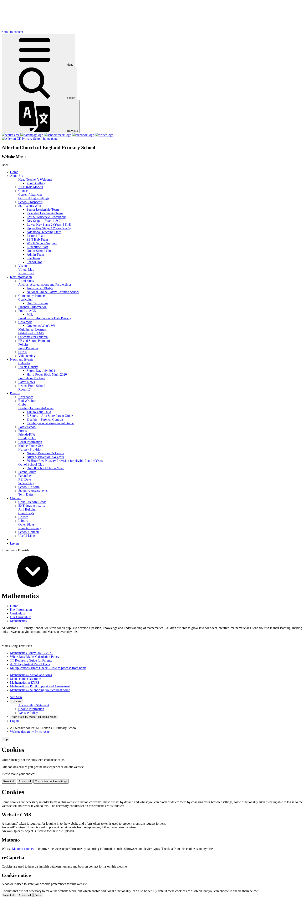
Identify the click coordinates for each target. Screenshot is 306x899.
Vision (22, 265)
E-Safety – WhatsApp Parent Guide (50, 423)
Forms (22, 430)
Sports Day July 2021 (41, 370)
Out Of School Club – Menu (45, 468)
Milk (30, 314)
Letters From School (31, 385)
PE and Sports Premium (34, 340)
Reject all (9, 781)
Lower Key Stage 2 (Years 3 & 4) (49, 224)
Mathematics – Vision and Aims (31, 675)
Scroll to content (12, 32)
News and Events (21, 359)
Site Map (16, 697)
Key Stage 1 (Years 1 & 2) (44, 220)
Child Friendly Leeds (32, 502)
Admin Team (35, 254)
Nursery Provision (30, 449)
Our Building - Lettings (33, 198)
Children (15, 498)
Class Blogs (26, 513)
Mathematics (18, 621)
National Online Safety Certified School (53, 292)
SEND (22, 352)
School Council (28, 532)
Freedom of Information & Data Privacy (44, 318)
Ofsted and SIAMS (31, 333)
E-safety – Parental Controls (45, 419)
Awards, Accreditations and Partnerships (44, 284)
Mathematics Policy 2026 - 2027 (31, 653)
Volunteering (26, 355)
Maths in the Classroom (25, 678)
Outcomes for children (33, 337)
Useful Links (26, 535)
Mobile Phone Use (30, 445)
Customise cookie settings (51, 781)
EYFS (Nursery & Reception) (46, 217)
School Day (26, 483)
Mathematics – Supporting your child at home (40, 690)
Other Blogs (26, 524)
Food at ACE (27, 310)
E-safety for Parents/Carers (35, 408)
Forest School (27, 427)
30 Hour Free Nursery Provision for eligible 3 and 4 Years (65, 460)
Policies (23, 344)
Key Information (21, 277)
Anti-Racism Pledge (40, 288)
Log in (14, 543)
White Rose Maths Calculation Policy (34, 656)
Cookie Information (31, 709)
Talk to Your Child (39, 412)
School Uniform (29, 487)
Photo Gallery (36, 183)
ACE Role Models (30, 187)
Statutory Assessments (32, 490)
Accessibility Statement (33, 705)
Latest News (26, 382)
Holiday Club (27, 438)
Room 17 (24, 389)
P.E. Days (24, 479)
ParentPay (25, 475)
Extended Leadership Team (45, 213)
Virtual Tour (26, 273)
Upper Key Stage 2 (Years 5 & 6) (49, 228)
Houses (23, 517)
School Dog (34, 262)
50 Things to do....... (31, 505)
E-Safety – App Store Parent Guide (50, 415)
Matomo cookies (23, 848)
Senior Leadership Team (43, 209)
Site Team (33, 258)
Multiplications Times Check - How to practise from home (48, 668)
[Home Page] (29, 138)
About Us (16, 175)
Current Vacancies (30, 194)
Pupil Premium (28, 348)
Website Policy (28, 712)
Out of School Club (39, 250)
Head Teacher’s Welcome (35, 179)
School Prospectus (30, 202)
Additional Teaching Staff (44, 232)
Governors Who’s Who (42, 325)
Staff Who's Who (29, 205)
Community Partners (31, 295)
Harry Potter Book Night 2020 (47, 374)
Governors (25, 322)
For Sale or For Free (31, 378)
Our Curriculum (37, 303)
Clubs (22, 404)
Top (5, 739)
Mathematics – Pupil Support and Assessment (40, 686)
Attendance (25, 397)
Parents (15, 393)
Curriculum (25, 299)
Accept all (25, 781)
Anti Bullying (27, 509)
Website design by (30, 731)
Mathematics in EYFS (24, 682)
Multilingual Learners (32, 329)
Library (23, 520)
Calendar (24, 363)
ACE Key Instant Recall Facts (30, 664)
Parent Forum (27, 472)
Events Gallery (28, 367)
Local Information (30, 442)
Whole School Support (42, 243)
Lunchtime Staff (37, 247)
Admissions (26, 280)
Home (14, 172)
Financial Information (32, 307)
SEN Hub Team (37, 239)
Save (38, 895)
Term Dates (26, 494)
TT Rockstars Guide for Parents (31, 660)
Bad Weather (26, 400)
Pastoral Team (36, 235)
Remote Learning (29, 528)
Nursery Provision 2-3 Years (45, 453)
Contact (23, 190)
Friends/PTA (26, 434)
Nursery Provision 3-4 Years (45, 457)
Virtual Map (26, 269)
